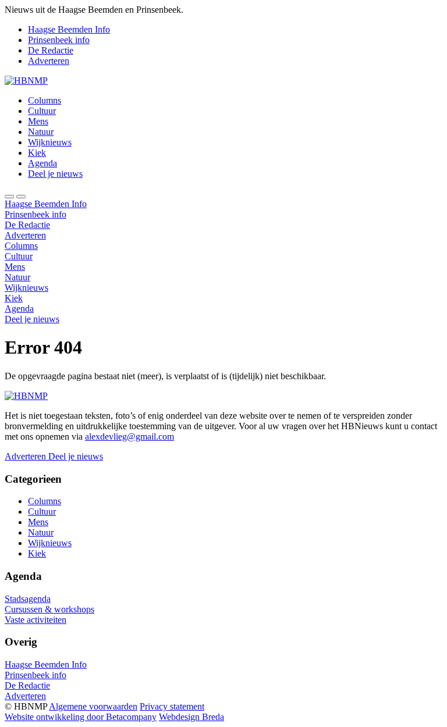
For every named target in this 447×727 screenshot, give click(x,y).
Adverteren (48, 61)
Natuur (41, 132)
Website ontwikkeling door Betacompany (81, 717)
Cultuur (42, 111)
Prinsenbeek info (59, 40)
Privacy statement (172, 706)
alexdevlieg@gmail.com (129, 436)
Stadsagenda (28, 599)
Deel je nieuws (55, 174)
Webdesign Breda (191, 717)
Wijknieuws (50, 142)
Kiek (37, 153)
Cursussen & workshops (49, 609)
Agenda (42, 163)
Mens (38, 121)
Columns (44, 100)
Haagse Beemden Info (69, 29)
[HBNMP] (26, 80)
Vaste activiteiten (35, 620)
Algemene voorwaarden (93, 706)
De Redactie (50, 50)
